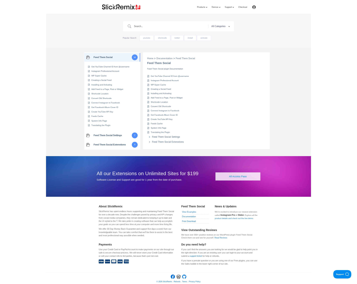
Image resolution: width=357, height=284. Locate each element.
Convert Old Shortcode (161, 106)
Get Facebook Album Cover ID (164, 115)
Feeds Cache (157, 123)
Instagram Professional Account (165, 80)
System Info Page (158, 128)
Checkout (242, 7)
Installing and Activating (161, 93)
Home (150, 58)
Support (228, 7)
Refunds (177, 282)
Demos (215, 7)
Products (201, 7)
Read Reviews (220, 238)
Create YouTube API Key (162, 119)
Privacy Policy (195, 282)
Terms (185, 282)
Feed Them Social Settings (166, 137)
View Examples (189, 212)
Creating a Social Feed (161, 89)
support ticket (196, 256)
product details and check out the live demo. (234, 218)
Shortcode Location (159, 102)
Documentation (164, 58)
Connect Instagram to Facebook (165, 111)
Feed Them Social (185, 58)
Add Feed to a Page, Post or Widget (167, 98)
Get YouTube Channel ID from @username (170, 76)
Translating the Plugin (160, 132)
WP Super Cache (158, 85)
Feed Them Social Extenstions (168, 142)
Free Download (189, 221)
